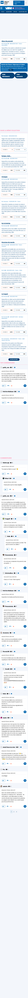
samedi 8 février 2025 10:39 (8, 371)
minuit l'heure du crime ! (9, 747)
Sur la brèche (6, 223)
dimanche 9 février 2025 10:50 (8, 751)
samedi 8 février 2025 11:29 (10, 558)
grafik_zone (6, 367)
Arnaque (4, 177)
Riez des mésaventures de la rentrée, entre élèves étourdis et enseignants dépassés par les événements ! (13, 67)
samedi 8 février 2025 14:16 (8, 721)
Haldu (9, 536)
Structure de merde (8, 242)
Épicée (15, 12)
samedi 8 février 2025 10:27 (8, 466)
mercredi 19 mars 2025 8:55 (10, 577)
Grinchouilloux (9, 573)
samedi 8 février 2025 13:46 (8, 697)
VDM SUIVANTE (20, 75)
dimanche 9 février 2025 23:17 (8, 790)
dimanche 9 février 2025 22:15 (8, 773)
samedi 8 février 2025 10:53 (10, 522)
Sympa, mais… (6, 156)
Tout (2, 12)
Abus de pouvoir (7, 41)
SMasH (7, 478)
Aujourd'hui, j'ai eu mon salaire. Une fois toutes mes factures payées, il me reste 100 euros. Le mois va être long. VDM (14, 230)
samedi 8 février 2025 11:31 (10, 610)
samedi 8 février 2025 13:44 (12, 540)
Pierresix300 (6, 651)
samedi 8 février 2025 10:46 (10, 482)
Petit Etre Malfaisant (8, 391)
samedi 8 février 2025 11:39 (8, 636)
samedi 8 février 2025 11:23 (8, 395)
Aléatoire (9, 12)
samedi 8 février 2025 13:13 (10, 672)
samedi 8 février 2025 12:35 (8, 655)
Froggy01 (7, 519)
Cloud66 (7, 669)
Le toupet (5, 294)
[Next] (16, 812)
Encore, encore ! (14, 359)
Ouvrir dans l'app (17, 2)
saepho (5, 718)
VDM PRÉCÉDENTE (6, 75)
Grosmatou (6, 633)
